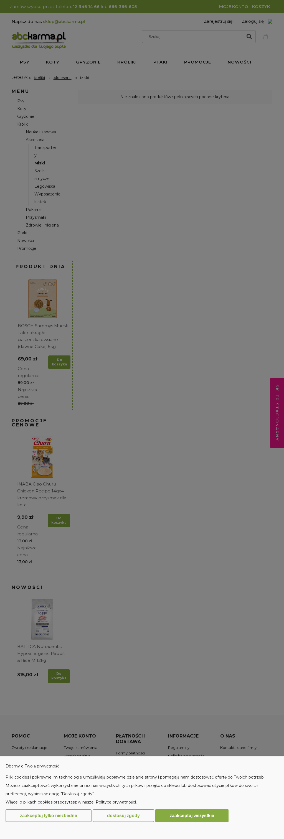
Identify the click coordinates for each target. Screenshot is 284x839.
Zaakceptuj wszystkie (192, 815)
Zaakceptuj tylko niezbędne (48, 815)
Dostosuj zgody (123, 815)
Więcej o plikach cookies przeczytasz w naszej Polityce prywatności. (71, 802)
